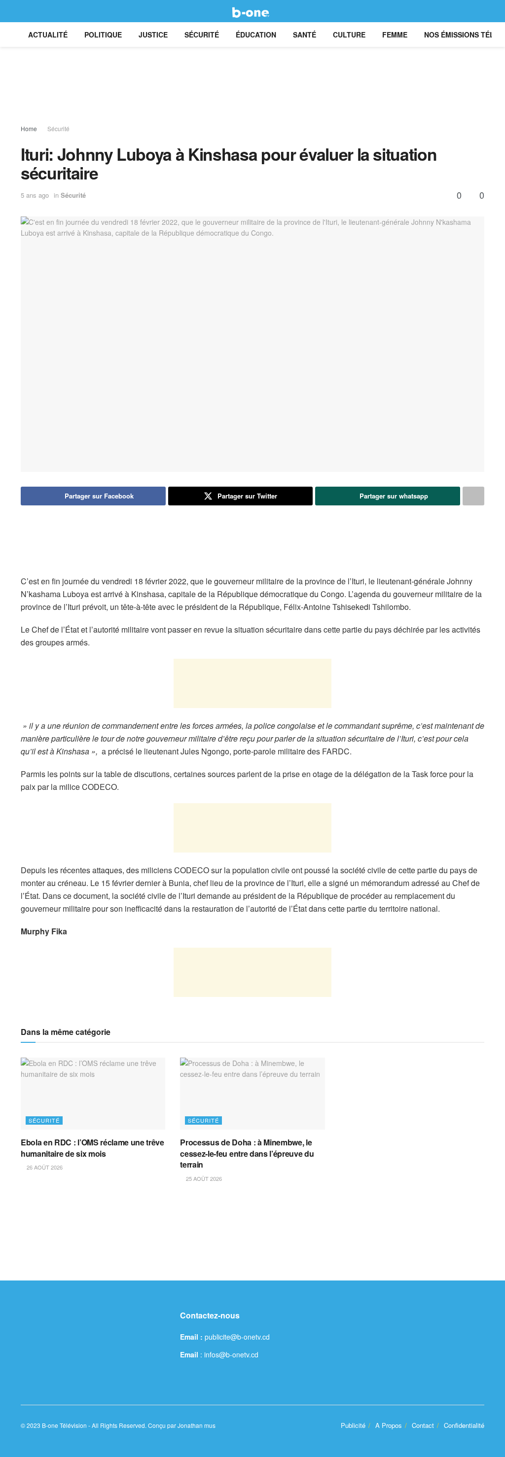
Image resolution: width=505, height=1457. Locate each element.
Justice (153, 34)
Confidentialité (464, 1425)
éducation (256, 34)
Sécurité (201, 34)
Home (29, 128)
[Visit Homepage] (252, 11)
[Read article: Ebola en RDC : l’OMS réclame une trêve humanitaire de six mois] (93, 1094)
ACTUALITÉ (48, 34)
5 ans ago (35, 195)
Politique (103, 34)
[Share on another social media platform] (473, 496)
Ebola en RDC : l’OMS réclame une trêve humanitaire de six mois (92, 1148)
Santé (304, 34)
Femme (394, 34)
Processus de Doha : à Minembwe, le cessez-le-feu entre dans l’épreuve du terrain (247, 1153)
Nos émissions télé (461, 34)
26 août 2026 (44, 1167)
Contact (423, 1425)
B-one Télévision (64, 1425)
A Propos (388, 1425)
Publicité (353, 1425)
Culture (349, 34)
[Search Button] (480, 11)
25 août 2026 (203, 1178)
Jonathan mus (197, 1425)
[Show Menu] (25, 11)
